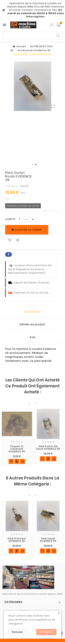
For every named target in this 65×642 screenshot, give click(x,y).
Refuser (17, 632)
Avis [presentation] (33, 337)
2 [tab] (36, 164)
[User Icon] (52, 25)
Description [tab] (32, 312)
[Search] (58, 35)
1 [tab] (32, 164)
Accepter (46, 632)
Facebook (8, 254)
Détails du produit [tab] (32, 324)
